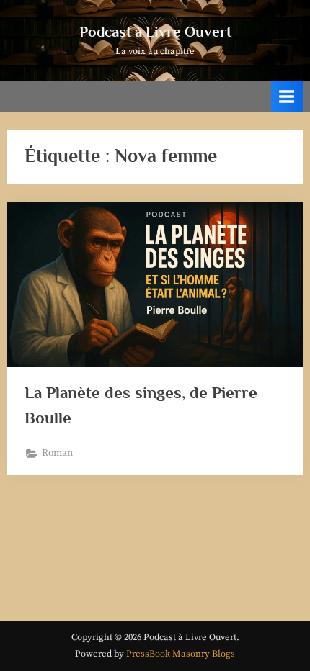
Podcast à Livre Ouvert (155, 31)
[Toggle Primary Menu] (287, 96)
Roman (57, 453)
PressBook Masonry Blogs (180, 653)
